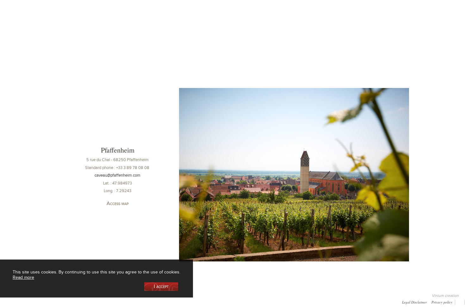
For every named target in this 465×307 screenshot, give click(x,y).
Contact (148, 301)
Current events (392, 32)
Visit (346, 32)
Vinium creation (445, 296)
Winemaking (300, 32)
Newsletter (173, 301)
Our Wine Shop (121, 32)
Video (196, 301)
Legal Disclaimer (414, 302)
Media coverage (57, 301)
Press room (124, 301)
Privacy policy (441, 302)
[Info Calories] (6, 301)
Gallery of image (92, 301)
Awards (28, 301)
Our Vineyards (168, 32)
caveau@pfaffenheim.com (117, 175)
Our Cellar (74, 32)
